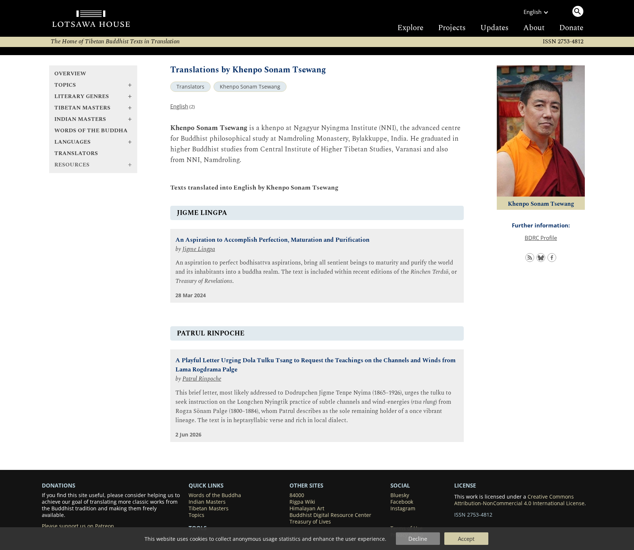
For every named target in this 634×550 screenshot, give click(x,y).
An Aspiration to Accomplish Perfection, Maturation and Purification (272, 240)
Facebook (401, 502)
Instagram (402, 508)
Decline (417, 538)
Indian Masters (207, 502)
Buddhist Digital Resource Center (330, 515)
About (533, 28)
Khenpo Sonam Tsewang (250, 86)
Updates (494, 28)
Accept (466, 538)
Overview (70, 73)
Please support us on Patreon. (79, 526)
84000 (296, 495)
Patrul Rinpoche (201, 379)
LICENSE (465, 485)
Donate (571, 28)
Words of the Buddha (91, 130)
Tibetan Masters (209, 508)
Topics (196, 515)
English (179, 106)
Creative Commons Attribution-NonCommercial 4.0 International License (519, 500)
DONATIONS (58, 485)
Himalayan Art (306, 508)
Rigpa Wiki (302, 502)
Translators (76, 153)
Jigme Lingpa (198, 249)
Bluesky (399, 495)
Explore (410, 28)
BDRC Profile (541, 237)
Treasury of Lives (310, 521)
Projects (452, 28)
